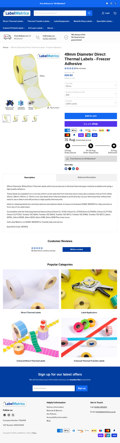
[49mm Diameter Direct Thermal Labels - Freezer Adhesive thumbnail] (6, 118)
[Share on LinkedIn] (73, 168)
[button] (70, 68)
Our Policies (51, 414)
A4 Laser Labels (35, 28)
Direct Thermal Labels (13, 21)
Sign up (82, 388)
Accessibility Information (57, 417)
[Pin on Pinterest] (77, 168)
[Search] (89, 13)
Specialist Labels (104, 21)
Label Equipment (61, 21)
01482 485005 (49, 39)
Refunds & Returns (54, 410)
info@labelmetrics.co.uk (106, 412)
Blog (48, 421)
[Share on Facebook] (66, 168)
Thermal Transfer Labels (38, 21)
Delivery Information (87, 177)
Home (5, 47)
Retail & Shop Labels (83, 21)
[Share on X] (69, 168)
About (50, 28)
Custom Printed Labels (13, 28)
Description (29, 177)
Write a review (76, 249)
